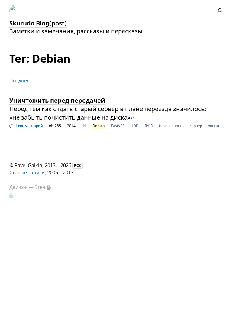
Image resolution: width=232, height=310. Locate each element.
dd (84, 125)
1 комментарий (28, 125)
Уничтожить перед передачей (57, 100)
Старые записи (27, 172)
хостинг (215, 125)
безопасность (171, 125)
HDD (134, 125)
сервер (196, 125)
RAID (149, 125)
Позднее (19, 80)
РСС (78, 165)
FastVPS (117, 125)
